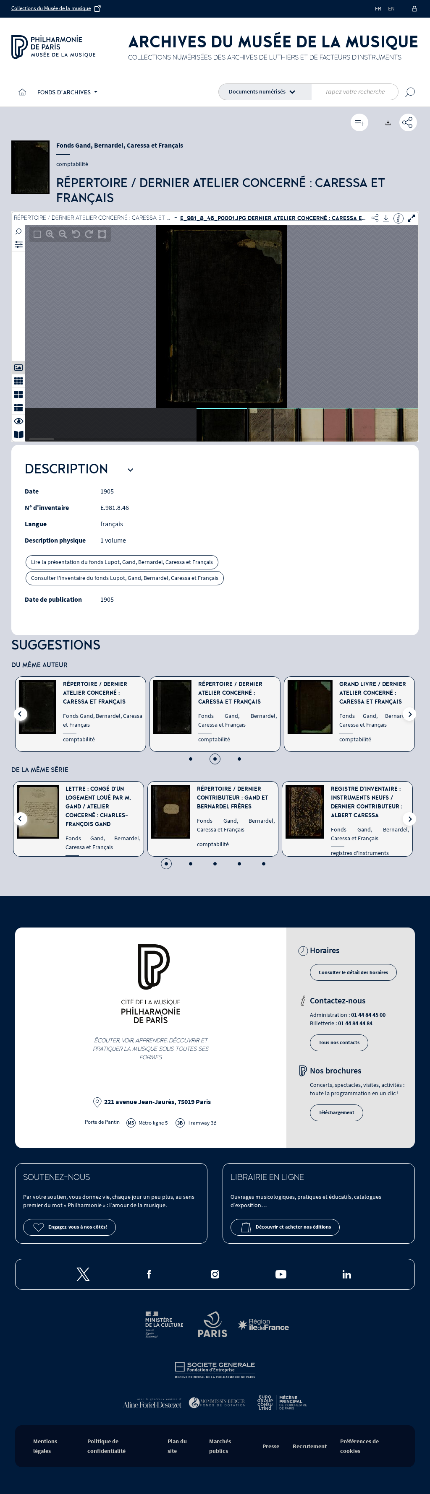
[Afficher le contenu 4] (239, 863)
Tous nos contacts (339, 1042)
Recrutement (310, 1446)
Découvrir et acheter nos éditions (293, 1227)
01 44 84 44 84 (355, 1023)
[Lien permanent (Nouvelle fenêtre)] (408, 122)
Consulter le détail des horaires (353, 972)
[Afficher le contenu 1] (190, 759)
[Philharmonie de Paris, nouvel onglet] (53, 47)
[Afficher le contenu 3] (239, 759)
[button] (266, 91)
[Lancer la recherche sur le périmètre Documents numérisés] (410, 91)
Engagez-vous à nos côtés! (77, 1227)
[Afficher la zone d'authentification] (415, 9)
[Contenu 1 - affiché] (166, 863)
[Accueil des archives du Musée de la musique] (21, 92)
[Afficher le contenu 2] (190, 863)
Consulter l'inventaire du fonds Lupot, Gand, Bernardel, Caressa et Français (124, 578)
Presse (270, 1446)
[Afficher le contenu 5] (263, 863)
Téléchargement (336, 1112)
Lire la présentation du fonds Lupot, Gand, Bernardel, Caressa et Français (122, 562)
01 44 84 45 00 (368, 1015)
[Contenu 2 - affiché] (215, 759)
